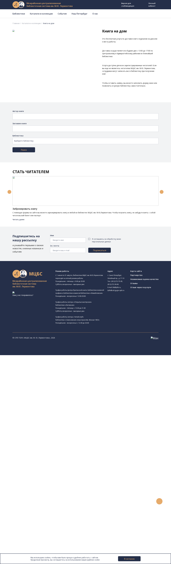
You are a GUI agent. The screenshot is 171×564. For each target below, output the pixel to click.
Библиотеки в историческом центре (31, 524)
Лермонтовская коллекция (27, 459)
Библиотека (18, 135)
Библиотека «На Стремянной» (27, 371)
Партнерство (136, 275)
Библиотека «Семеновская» (26, 391)
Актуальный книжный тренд (24, 493)
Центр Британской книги (25, 420)
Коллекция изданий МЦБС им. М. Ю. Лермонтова (37, 462)
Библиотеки (19, 13)
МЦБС (10, 535)
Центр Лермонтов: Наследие (27, 405)
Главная (16, 23)
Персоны (12, 510)
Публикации (13, 530)
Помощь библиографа (21, 482)
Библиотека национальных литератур (31, 414)
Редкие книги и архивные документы (27, 451)
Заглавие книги (20, 123)
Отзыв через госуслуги (140, 287)
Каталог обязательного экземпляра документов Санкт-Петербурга (41, 437)
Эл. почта (54, 246)
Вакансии (12, 544)
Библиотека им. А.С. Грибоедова (28, 377)
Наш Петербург (79, 13)
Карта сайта (136, 271)
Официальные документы (19, 549)
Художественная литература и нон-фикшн (30, 442)
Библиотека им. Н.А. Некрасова (31, 385)
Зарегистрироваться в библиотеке (27, 479)
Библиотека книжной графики (27, 417)
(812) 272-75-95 (116, 281)
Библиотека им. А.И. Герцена (27, 388)
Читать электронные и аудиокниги (26, 490)
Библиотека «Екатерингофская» (31, 368)
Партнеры (12, 546)
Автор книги (18, 111)
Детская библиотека (23, 397)
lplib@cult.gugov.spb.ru (116, 290)
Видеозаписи (13, 515)
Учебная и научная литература (25, 445)
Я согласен (129, 558)
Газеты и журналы (20, 448)
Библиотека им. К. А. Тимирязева (32, 365)
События (62, 13)
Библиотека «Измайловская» (27, 380)
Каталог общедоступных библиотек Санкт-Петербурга (35, 434)
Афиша (11, 507)
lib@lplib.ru (117, 287)
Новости (11, 499)
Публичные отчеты (16, 552)
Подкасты (12, 518)
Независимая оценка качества (144, 279)
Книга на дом (17, 487)
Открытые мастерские (24, 411)
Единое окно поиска (20, 431)
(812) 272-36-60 (113, 284)
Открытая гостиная (26, 408)
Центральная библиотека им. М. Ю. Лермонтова (38, 362)
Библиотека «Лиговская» (25, 374)
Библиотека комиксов (24, 423)
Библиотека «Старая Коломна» (28, 383)
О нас (95, 13)
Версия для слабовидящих (127, 4)
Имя (52, 235)
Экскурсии (12, 527)
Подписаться (99, 250)
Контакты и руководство (18, 538)
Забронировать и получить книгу (26, 484)
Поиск (24, 150)
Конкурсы (12, 501)
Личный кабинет (151, 4)
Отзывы (134, 283)
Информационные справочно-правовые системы (33, 454)
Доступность (13, 541)
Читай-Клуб (19, 403)
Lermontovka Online (16, 513)
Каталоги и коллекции (41, 13)
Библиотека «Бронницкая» (26, 394)
